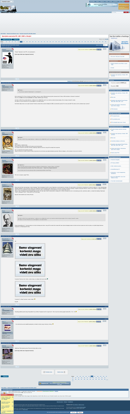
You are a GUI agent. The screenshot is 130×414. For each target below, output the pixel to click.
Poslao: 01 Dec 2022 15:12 (7, 130)
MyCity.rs (76, 404)
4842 (68, 41)
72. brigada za (6, 412)
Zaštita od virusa (81, 404)
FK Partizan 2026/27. (115, 162)
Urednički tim (70, 401)
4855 (105, 41)
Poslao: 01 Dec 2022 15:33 (7, 157)
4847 (82, 41)
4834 (44, 41)
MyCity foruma (25, 409)
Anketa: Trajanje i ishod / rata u (6, 398)
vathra (3, 133)
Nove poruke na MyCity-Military (116, 126)
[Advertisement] (65, 23)
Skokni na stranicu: (99, 45)
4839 (59, 41)
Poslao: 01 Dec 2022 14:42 (7, 46)
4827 (24, 41)
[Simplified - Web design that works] (83, 408)
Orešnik (112, 67)
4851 (94, 41)
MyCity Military (92, 1)
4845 (76, 41)
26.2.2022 (106, 39)
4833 (41, 41)
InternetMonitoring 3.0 (115, 169)
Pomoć (123, 1)
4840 (62, 41)
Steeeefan (4, 160)
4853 (100, 41)
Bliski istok (113, 97)
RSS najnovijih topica (115, 115)
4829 (30, 41)
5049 (2, 43)
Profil (18, 128)
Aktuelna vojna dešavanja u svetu (13, 33)
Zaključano (16, 39)
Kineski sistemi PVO (115, 152)
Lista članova (115, 1)
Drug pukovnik (5, 238)
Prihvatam (73, 412)
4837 (53, 41)
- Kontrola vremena (5, 403)
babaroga (4, 345)
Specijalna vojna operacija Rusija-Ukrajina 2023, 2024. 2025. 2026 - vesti (119, 101)
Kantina (106, 1)
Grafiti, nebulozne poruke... (116, 166)
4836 (50, 41)
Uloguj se (97, 1)
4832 (38, 41)
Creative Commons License (81, 407)
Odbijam (80, 412)
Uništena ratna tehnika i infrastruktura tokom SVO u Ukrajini (118, 105)
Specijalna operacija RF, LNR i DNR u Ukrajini (28, 33)
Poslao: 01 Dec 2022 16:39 (7, 343)
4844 (73, 41)
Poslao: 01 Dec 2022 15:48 (7, 208)
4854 (102, 41)
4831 (35, 41)
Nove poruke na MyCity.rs (115, 157)
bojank (3, 85)
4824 (15, 41)
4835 (47, 41)
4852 (97, 41)
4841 (65, 41)
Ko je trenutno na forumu (7, 389)
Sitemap (65, 401)
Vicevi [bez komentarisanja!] (116, 180)
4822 (9, 41)
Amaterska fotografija (115, 159)
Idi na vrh (106, 379)
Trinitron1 (4, 49)
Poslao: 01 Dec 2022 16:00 (7, 236)
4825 (18, 41)
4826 (21, 41)
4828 (27, 41)
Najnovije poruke (60, 401)
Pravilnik (110, 1)
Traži (120, 1)
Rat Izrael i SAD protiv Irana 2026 (117, 56)
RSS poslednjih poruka (115, 119)
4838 (56, 41)
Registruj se (102, 1)
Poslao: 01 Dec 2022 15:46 (7, 182)
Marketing (127, 1)
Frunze (3, 210)
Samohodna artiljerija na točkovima (118, 141)
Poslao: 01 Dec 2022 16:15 (7, 306)
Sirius (3, 321)
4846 (79, 41)
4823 (12, 41)
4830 (33, 41)
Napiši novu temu (6, 39)
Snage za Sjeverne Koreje (5, 407)
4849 (88, 41)
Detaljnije (56, 391)
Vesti (74, 404)
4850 (91, 41)
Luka (3, 309)
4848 (85, 41)
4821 (6, 41)
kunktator (4, 184)
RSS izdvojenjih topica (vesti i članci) (118, 122)
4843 (70, 41)
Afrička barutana (114, 108)
